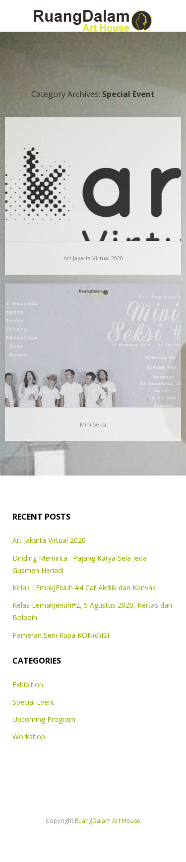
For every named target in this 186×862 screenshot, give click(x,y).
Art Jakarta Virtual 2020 (93, 258)
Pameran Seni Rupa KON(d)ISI (60, 635)
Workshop (28, 736)
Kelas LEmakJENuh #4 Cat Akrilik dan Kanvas (84, 587)
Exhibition (27, 684)
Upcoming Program (43, 719)
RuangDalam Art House (107, 820)
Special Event (33, 702)
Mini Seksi (93, 424)
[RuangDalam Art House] (93, 16)
